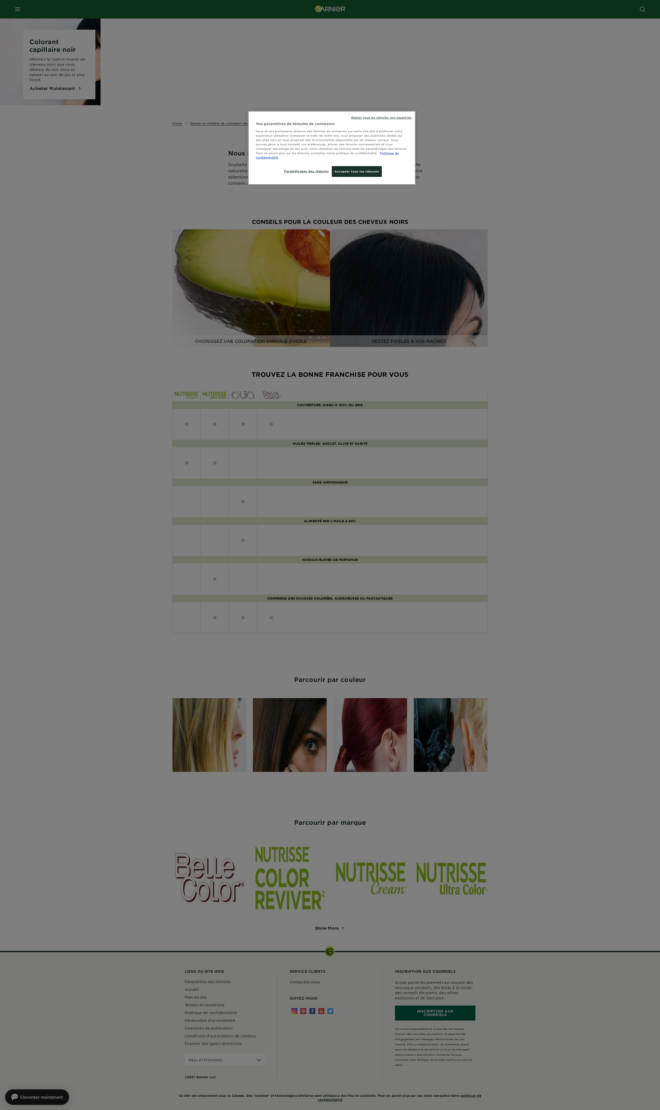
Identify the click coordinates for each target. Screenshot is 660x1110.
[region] (332, 148)
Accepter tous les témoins (357, 171)
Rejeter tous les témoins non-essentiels (381, 117)
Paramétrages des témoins (306, 171)
